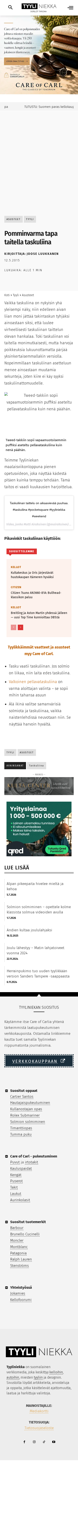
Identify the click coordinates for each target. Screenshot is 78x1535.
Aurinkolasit (20, 1200)
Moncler (16, 1240)
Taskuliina (36, 765)
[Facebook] (8, 281)
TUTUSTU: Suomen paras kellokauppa (46, 107)
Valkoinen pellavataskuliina (33, 681)
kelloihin (56, 1372)
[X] (18, 281)
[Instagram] (34, 1442)
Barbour (16, 1228)
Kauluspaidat (21, 1168)
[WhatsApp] (38, 281)
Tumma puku (21, 1134)
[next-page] (20, 627)
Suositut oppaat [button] (23, 1090)
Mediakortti (39, 1411)
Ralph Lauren (21, 1259)
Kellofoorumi (21, 1299)
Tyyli (30, 219)
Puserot (16, 1181)
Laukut (15, 1193)
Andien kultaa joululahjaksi (29, 930)
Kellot (16, 567)
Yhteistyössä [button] (21, 1287)
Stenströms (19, 1265)
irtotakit (31, 1162)
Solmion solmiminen (27, 1121)
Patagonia (18, 1253)
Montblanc (19, 1247)
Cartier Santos (21, 1096)
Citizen (16, 587)
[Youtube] (53, 1442)
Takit (14, 1187)
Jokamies (17, 1293)
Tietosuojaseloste (39, 1428)
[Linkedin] (48, 281)
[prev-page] (13, 627)
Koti (7, 295)
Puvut (15, 1162)
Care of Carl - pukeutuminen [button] (33, 1156)
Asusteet (13, 219)
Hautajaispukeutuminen (30, 1102)
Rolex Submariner (25, 1115)
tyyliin (38, 1377)
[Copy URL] (58, 281)
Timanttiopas (21, 1128)
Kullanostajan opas (26, 1109)
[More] (68, 281)
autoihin (12, 1377)
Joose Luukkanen (43, 254)
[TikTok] (44, 1442)
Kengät (15, 1175)
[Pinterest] (28, 281)
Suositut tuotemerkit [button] (28, 1222)
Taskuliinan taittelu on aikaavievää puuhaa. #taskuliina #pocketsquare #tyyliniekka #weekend (39, 509)
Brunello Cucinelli (25, 1234)
